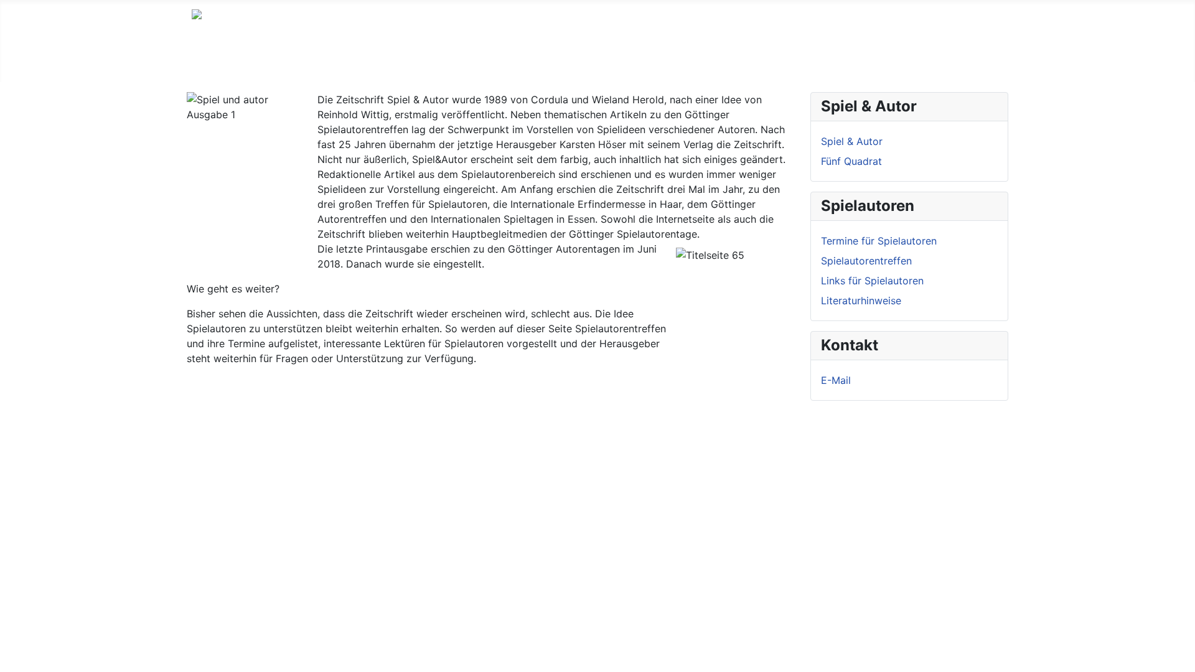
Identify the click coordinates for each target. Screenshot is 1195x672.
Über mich (259, 62)
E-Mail (836, 380)
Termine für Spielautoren (879, 241)
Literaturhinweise (861, 300)
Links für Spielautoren (872, 280)
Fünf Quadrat (851, 161)
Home (206, 62)
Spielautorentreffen (866, 260)
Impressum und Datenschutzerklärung (388, 62)
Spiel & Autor (852, 141)
